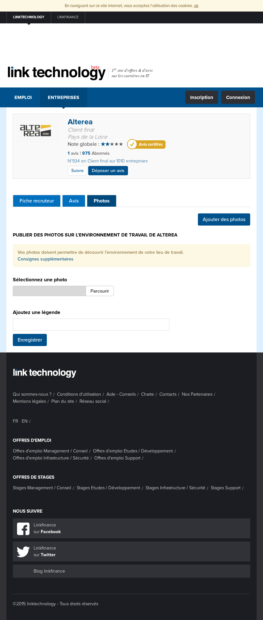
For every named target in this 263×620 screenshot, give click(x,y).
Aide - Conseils (121, 394)
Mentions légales (29, 401)
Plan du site (62, 401)
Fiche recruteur (37, 201)
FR (15, 421)
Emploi (23, 97)
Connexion (238, 97)
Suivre (77, 170)
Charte (147, 394)
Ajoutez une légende (36, 312)
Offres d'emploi (32, 440)
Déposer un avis (108, 170)
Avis (74, 201)
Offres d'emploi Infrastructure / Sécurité (51, 458)
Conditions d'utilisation (79, 394)
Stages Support (226, 488)
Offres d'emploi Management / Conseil (50, 451)
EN (25, 421)
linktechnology (28, 17)
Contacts (167, 394)
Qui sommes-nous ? (32, 394)
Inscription (201, 97)
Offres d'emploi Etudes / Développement (133, 451)
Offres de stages (33, 477)
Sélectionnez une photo (40, 280)
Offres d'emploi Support (117, 458)
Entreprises (63, 97)
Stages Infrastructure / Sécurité (175, 488)
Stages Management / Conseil (42, 488)
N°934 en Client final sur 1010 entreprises (108, 161)
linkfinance (68, 17)
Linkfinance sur (47, 528)
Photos (102, 201)
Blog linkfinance (49, 571)
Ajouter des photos (224, 219)
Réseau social (93, 401)
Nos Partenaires (197, 394)
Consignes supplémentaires (45, 259)
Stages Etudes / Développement (108, 488)
